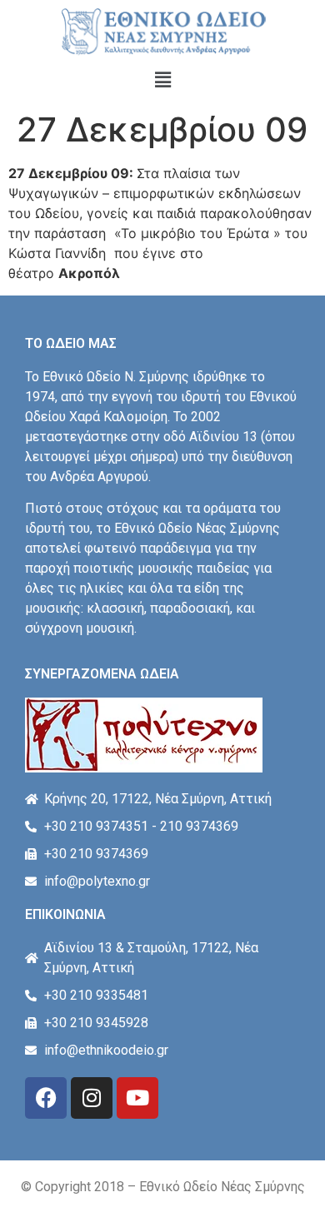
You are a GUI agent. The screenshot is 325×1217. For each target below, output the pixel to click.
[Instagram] (91, 1098)
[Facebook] (46, 1098)
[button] (162, 79)
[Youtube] (137, 1098)
